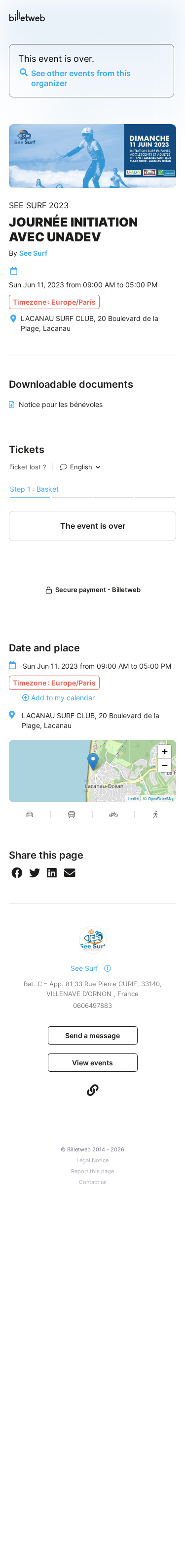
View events (92, 1062)
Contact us (93, 1182)
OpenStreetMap (161, 798)
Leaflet (133, 798)
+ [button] (165, 751)
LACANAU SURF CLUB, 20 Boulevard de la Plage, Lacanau (90, 720)
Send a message (92, 1035)
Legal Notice (92, 1160)
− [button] (165, 765)
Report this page (92, 1171)
